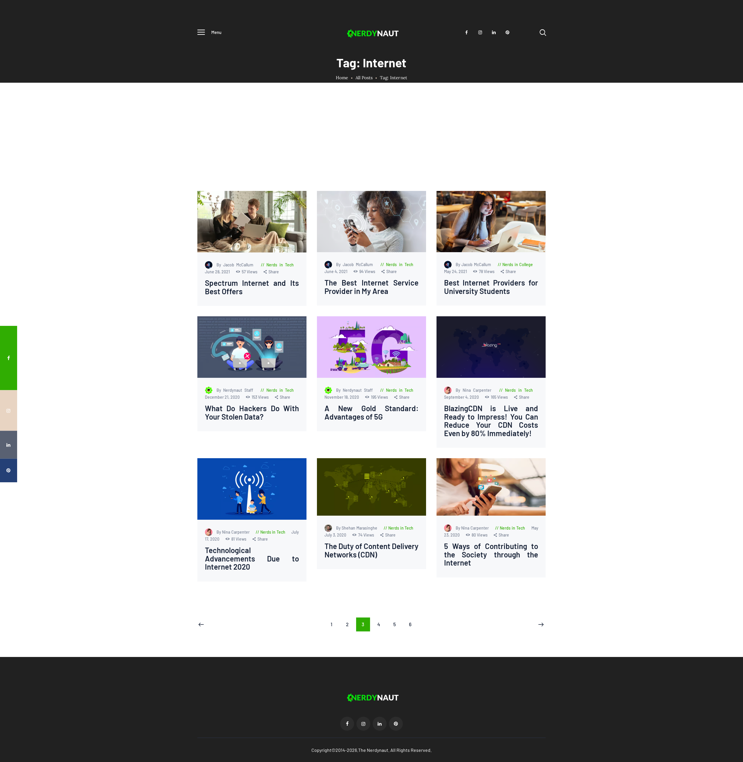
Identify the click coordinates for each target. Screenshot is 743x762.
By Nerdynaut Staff (236, 390)
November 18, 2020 (342, 397)
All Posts (364, 77)
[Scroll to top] (727, 407)
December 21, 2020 (223, 397)
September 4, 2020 (461, 397)
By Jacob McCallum (236, 264)
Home (342, 77)
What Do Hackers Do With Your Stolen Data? (252, 412)
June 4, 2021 (336, 271)
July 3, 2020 (335, 535)
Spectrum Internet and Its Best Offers (252, 287)
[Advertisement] (371, 147)
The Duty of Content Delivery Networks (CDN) (371, 550)
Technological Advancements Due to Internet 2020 (252, 558)
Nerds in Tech (280, 264)
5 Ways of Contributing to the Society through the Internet (491, 554)
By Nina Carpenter (474, 390)
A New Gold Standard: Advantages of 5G (371, 412)
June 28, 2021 (218, 271)
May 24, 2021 (456, 271)
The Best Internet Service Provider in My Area (371, 287)
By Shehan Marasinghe (357, 528)
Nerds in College (517, 264)
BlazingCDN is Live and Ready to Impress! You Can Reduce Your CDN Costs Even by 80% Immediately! (491, 420)
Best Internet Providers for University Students (491, 287)
